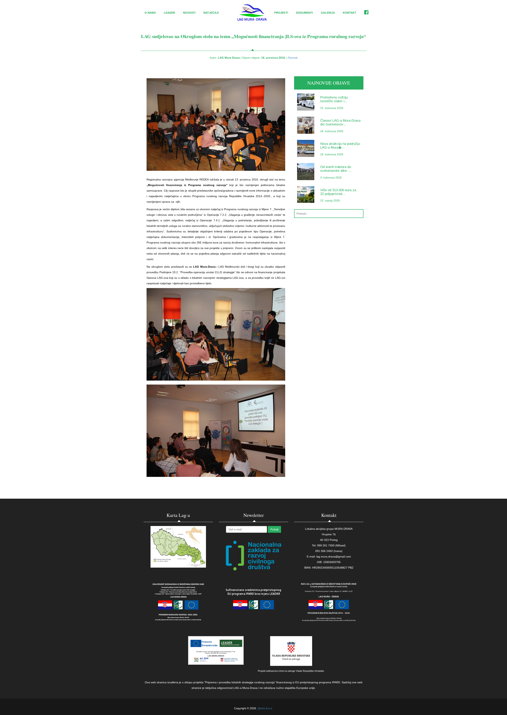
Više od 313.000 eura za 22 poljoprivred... (338, 192)
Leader (169, 12)
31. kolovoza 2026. (332, 108)
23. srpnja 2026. (330, 200)
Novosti (189, 12)
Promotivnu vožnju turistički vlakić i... (334, 99)
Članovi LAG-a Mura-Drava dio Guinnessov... (340, 122)
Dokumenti (304, 12)
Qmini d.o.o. (265, 708)
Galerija (328, 12)
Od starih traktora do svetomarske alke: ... (336, 169)
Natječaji (211, 12)
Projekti (281, 12)
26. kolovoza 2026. (332, 131)
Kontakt (349, 12)
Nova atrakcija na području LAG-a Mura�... (340, 145)
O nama (150, 12)
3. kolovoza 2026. (331, 177)
